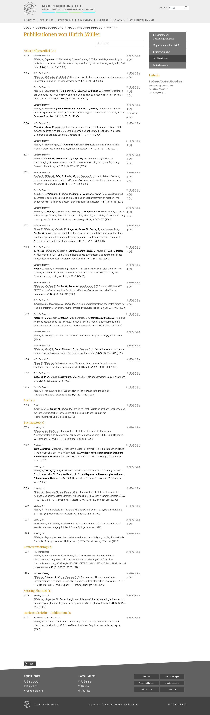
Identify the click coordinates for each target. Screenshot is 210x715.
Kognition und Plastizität (166, 45)
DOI (130, 59)
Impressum (94, 704)
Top (32, 664)
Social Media (87, 676)
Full (131, 95)
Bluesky (85, 686)
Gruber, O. (50, 335)
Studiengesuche (161, 52)
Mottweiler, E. (51, 77)
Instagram (86, 681)
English (163, 8)
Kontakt (146, 677)
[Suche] (186, 8)
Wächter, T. (62, 251)
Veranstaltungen (172, 677)
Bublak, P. (64, 77)
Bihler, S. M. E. (41, 409)
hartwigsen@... (158, 92)
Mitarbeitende (160, 65)
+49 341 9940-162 (159, 89)
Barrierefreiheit (131, 704)
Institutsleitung (31, 681)
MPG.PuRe (134, 55)
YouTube (85, 690)
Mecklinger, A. (56, 304)
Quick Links (32, 676)
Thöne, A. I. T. (65, 211)
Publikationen (160, 58)
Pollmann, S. (70, 555)
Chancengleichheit (33, 690)
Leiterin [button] (154, 75)
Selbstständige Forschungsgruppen (163, 37)
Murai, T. (38, 158)
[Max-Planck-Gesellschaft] (29, 704)
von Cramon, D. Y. (84, 59)
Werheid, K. (50, 108)
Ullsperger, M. (52, 91)
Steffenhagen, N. (53, 144)
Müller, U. (39, 59)
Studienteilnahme (141, 20)
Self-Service (146, 689)
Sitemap (172, 689)
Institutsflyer (30, 686)
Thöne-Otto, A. (66, 59)
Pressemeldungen (146, 683)
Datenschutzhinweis (112, 704)
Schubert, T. (40, 194)
